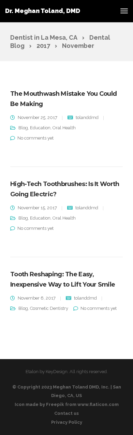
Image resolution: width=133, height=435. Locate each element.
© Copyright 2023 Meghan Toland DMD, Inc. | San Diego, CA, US (66, 391)
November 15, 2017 (37, 207)
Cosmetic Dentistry (49, 308)
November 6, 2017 (37, 298)
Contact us (66, 413)
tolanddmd (87, 117)
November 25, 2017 (37, 117)
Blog (23, 127)
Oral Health (64, 127)
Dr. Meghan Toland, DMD (42, 10)
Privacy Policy (66, 422)
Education (40, 127)
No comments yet (35, 138)
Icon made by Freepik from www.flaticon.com (67, 404)
